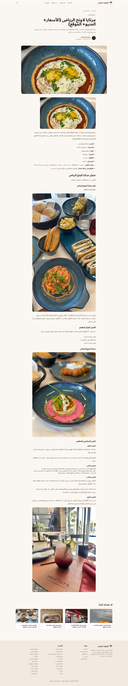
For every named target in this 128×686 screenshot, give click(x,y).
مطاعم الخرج (59, 656)
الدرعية (61, 671)
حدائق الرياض (34, 673)
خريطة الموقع (84, 659)
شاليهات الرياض (34, 654)
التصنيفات (62, 3)
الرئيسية (69, 3)
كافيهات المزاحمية (33, 663)
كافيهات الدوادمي (33, 659)
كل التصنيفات (84, 651)
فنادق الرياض (34, 666)
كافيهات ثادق (34, 668)
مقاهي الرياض (59, 651)
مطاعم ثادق (35, 661)
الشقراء (36, 656)
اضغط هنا (54, 168)
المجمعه (61, 659)
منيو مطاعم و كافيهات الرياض (55, 654)
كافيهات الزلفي (34, 651)
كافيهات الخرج (59, 666)
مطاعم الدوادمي (59, 661)
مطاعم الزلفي (59, 663)
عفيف (61, 673)
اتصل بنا (47, 3)
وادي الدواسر (59, 668)
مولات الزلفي (34, 671)
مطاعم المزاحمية (34, 649)
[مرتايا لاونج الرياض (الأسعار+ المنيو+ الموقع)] (64, 113)
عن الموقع (54, 3)
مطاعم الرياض (86, 10)
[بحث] (17, 2)
